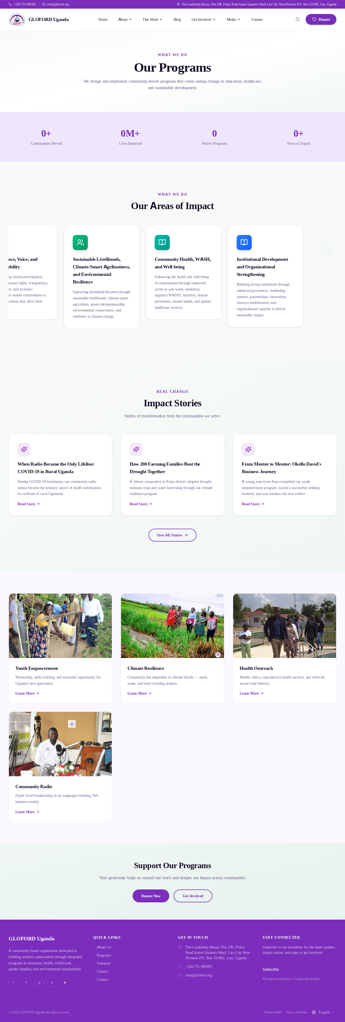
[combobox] (327, 1012)
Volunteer (102, 963)
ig (39, 982)
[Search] (297, 19)
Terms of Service (297, 1012)
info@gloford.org (198, 975)
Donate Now (151, 895)
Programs (102, 955)
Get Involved (193, 895)
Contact (257, 19)
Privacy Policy (273, 1012)
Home (102, 19)
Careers (100, 971)
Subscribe (271, 969)
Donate (324, 19)
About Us (102, 947)
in (52, 982)
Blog (177, 19)
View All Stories (169, 535)
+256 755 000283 (198, 966)
